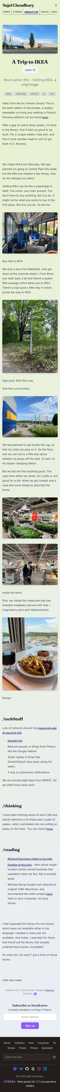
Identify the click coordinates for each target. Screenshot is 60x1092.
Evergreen (43, 1042)
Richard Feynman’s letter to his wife (30, 858)
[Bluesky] (21, 1068)
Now (31, 1042)
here (45, 117)
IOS (52, 94)
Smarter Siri (15, 740)
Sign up (30, 1025)
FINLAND (21, 94)
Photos (34, 1047)
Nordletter (31, 12)
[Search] (54, 1057)
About (7, 1042)
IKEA (8, 94)
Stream (17, 12)
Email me (49, 990)
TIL (54, 1042)
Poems (22, 1047)
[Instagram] (39, 1068)
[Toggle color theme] (56, 5)
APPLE (34, 94)
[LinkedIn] (45, 1068)
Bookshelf (47, 1047)
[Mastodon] (15, 1068)
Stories (11, 1047)
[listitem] (35, 994)
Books (45, 12)
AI (44, 94)
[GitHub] (27, 1068)
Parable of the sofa (20, 864)
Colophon (19, 1042)
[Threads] (33, 1068)
